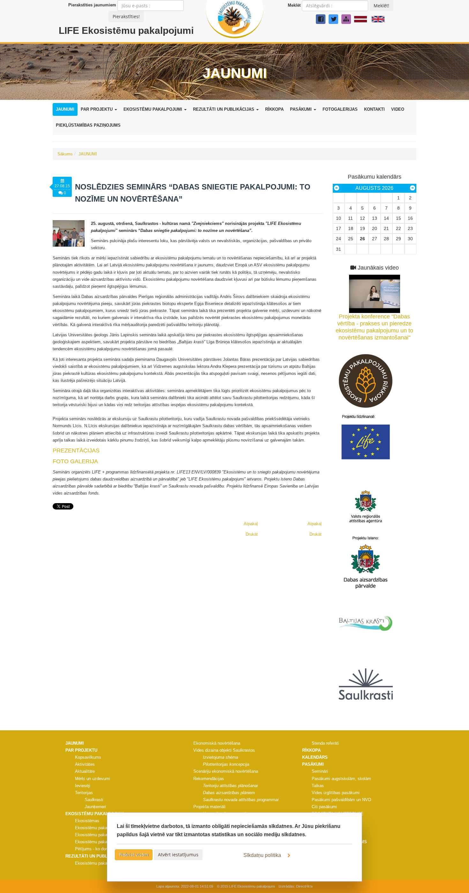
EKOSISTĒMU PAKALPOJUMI (153, 109)
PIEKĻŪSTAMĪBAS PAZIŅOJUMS (88, 125)
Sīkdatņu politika (262, 855)
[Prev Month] (336, 188)
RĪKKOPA (274, 109)
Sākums (65, 154)
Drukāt (315, 534)
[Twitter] (333, 19)
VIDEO (397, 109)
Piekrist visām (133, 855)
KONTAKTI (374, 109)
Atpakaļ (315, 523)
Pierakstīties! (126, 16)
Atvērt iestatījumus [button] (178, 855)
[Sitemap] (346, 19)
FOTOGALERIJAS (340, 109)
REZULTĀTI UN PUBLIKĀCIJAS (224, 109)
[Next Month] (412, 188)
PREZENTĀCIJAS (76, 450)
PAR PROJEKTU (97, 109)
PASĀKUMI (301, 109)
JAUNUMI (65, 109)
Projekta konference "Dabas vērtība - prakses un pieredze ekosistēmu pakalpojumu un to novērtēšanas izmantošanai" (374, 327)
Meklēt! (381, 6)
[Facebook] (320, 19)
